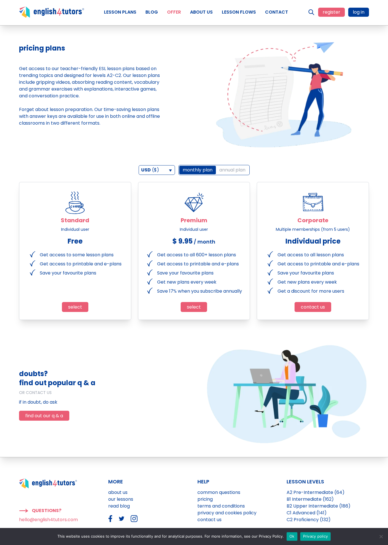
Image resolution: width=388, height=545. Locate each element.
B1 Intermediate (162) (310, 499)
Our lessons (120, 499)
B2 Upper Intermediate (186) (319, 506)
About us (118, 492)
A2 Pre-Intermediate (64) (316, 492)
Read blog (119, 506)
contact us (313, 307)
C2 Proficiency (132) (309, 519)
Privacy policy (315, 536)
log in (358, 12)
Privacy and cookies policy (226, 513)
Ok (292, 536)
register (331, 12)
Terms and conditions (221, 506)
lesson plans (145, 109)
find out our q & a (44, 415)
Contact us (209, 519)
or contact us (35, 392)
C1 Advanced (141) (307, 513)
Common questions (218, 492)
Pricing (205, 499)
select (75, 307)
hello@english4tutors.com (48, 519)
